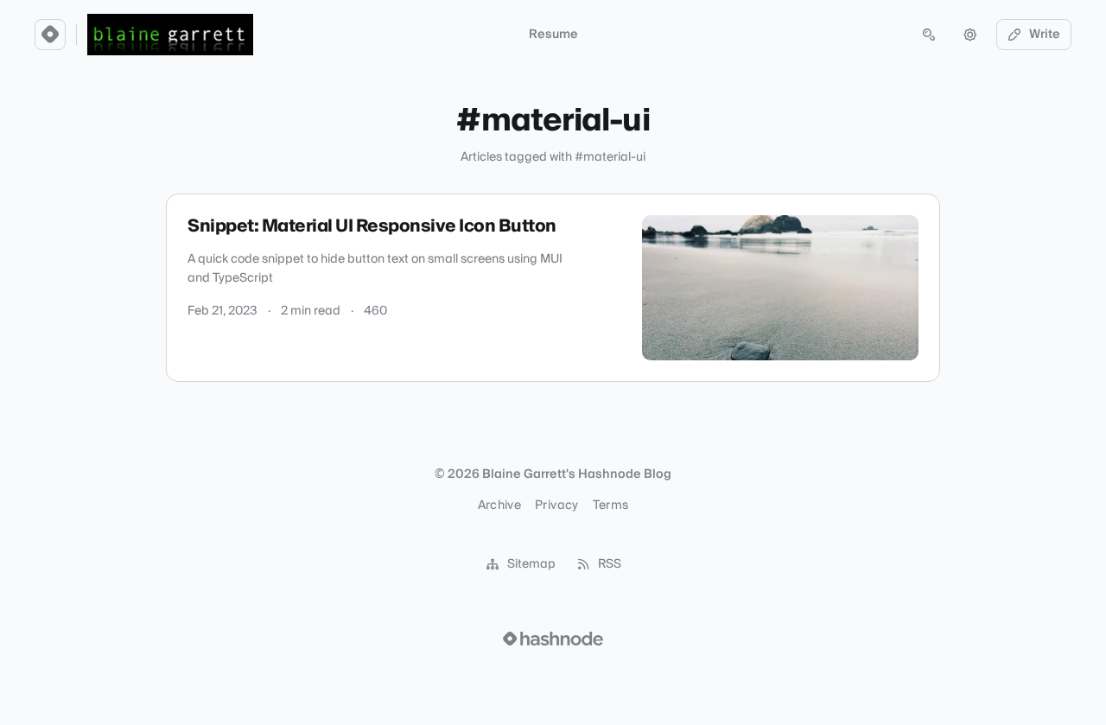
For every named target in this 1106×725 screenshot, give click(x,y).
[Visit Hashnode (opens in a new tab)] (553, 638)
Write (1044, 34)
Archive (499, 505)
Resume (553, 34)
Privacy (556, 505)
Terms (611, 505)
